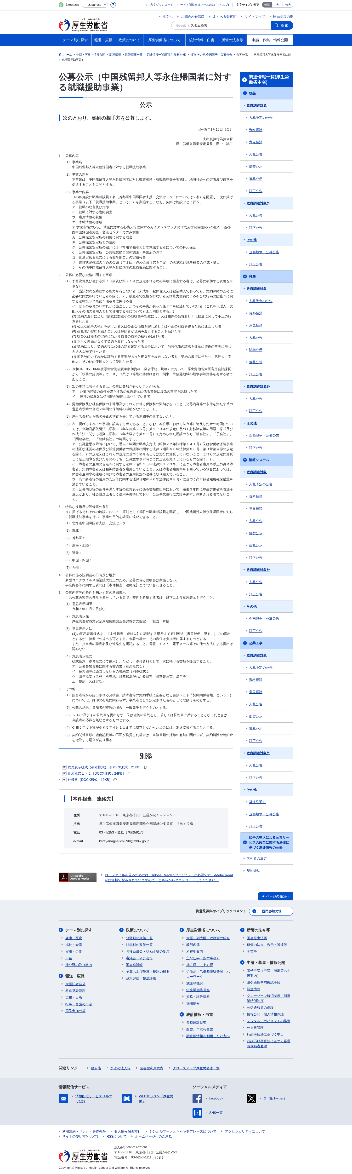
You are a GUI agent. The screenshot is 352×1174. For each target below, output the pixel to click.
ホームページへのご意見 (153, 1136)
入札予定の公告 (261, 118)
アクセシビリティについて (245, 1131)
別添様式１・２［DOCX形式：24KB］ (97, 773)
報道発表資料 (75, 991)
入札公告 (255, 154)
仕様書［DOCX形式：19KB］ (90, 780)
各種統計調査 (196, 1022)
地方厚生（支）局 (199, 965)
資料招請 (255, 130)
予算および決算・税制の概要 (148, 971)
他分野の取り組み (78, 965)
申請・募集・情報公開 (266, 963)
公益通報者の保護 (260, 1007)
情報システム (259, 460)
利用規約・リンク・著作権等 (84, 1131)
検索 (285, 25)
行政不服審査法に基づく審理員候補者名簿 (268, 1043)
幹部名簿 (193, 945)
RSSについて (117, 1136)
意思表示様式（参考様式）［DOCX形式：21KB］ (105, 767)
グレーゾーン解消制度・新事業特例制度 (268, 998)
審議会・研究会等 (139, 958)
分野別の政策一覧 (139, 938)
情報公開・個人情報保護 (265, 1014)
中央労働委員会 (198, 990)
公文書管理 (255, 1028)
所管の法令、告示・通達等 (267, 945)
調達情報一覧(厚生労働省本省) (269, 80)
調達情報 (253, 989)
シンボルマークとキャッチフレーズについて (182, 1131)
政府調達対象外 (258, 203)
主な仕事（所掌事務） (203, 958)
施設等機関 (194, 983)
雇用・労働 (73, 951)
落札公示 (255, 179)
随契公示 (255, 166)
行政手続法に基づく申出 (265, 1034)
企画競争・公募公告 (264, 252)
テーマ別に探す (78, 930)
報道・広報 (75, 976)
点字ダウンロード (161, 4)
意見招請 (255, 142)
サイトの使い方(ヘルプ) (80, 1136)
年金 (68, 958)
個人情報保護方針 (127, 1131)
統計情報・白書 (199, 1015)
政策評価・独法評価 (141, 978)
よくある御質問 (224, 16)
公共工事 (255, 643)
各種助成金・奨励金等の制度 (148, 951)
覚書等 (252, 951)
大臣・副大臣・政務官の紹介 (208, 938)
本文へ (168, 16)
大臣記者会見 (75, 984)
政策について (137, 930)
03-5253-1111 (141, 1157)
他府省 (96, 1068)
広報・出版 (73, 997)
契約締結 (253, 871)
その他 (252, 240)
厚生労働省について (203, 930)
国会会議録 (134, 965)
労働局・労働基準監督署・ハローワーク (208, 974)
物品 (252, 93)
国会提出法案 (257, 938)
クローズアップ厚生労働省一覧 (196, 1068)
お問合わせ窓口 (192, 16)
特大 (288, 4)
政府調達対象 (257, 105)
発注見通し (257, 802)
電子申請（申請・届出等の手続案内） (268, 973)
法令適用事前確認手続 (263, 982)
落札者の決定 (257, 858)
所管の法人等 (120, 1068)
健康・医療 (73, 938)
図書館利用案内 (151, 1068)
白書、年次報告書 (199, 1029)
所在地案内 (194, 951)
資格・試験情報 (198, 997)
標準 (267, 4)
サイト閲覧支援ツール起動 (197, 4)
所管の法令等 (258, 930)
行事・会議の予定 (78, 1004)
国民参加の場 (283, 16)
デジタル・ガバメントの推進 (268, 1021)
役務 (252, 276)
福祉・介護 (73, 945)
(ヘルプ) (223, 4)
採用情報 (193, 1003)
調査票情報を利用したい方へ (208, 1036)
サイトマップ (255, 16)
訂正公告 (255, 191)
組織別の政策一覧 (139, 945)
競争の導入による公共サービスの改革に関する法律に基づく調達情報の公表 (269, 842)
